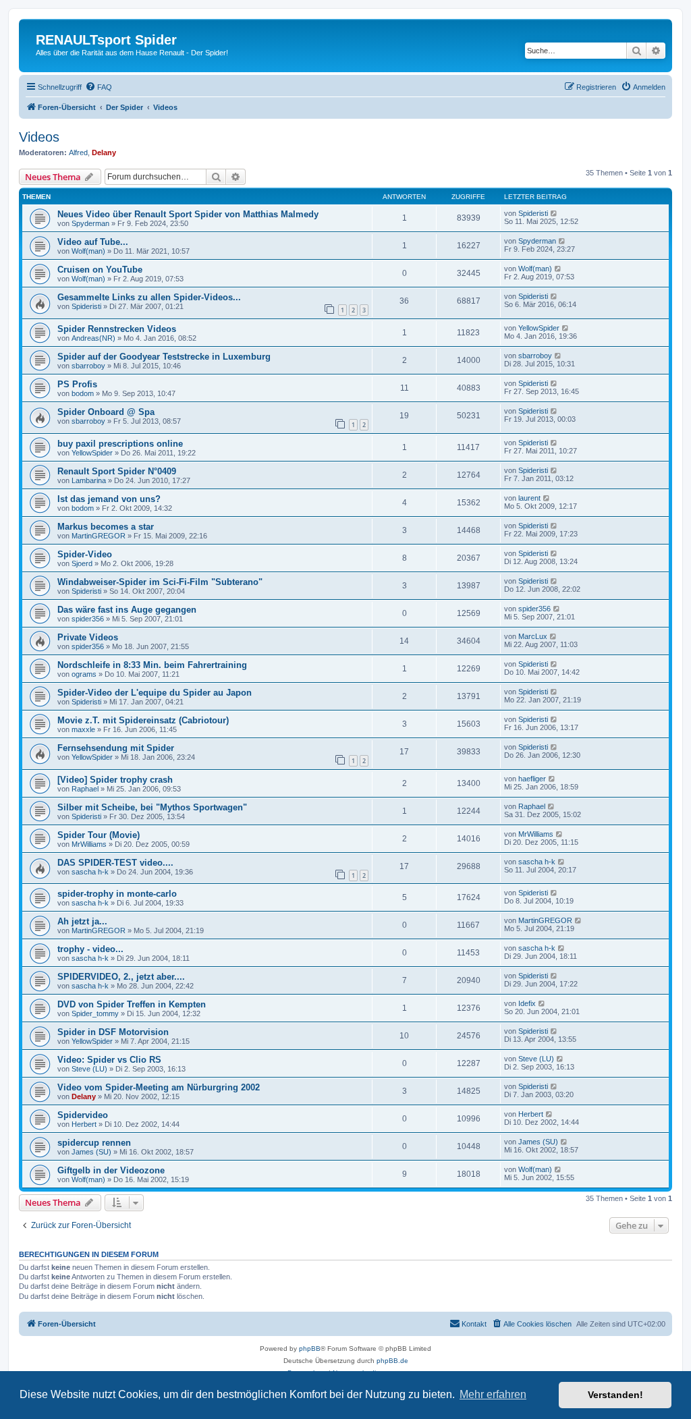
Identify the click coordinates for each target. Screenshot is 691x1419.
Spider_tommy (95, 1013)
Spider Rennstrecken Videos (116, 329)
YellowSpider (538, 328)
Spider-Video (84, 554)
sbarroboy (88, 366)
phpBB (310, 1348)
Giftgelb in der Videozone (111, 1170)
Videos (39, 137)
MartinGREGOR (99, 536)
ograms (84, 674)
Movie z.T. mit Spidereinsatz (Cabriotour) (143, 720)
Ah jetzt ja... (82, 921)
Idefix (527, 1003)
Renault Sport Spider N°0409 (116, 471)
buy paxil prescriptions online (120, 444)
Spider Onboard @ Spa (106, 412)
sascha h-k (90, 872)
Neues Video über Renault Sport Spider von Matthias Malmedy (188, 214)
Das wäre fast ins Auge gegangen (126, 610)
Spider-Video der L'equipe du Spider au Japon (154, 693)
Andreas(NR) (93, 338)
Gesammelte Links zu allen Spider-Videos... (149, 297)
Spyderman (90, 223)
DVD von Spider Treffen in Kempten (131, 1004)
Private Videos (87, 637)
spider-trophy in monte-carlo (117, 894)
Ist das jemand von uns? (109, 499)
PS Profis (77, 384)
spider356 (88, 619)
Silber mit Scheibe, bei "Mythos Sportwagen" (152, 807)
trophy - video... (90, 949)
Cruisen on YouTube (99, 270)
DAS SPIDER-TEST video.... (115, 863)
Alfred (78, 152)
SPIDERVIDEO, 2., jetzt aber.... (121, 977)
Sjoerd (82, 563)
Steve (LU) (89, 1069)
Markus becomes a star (105, 527)
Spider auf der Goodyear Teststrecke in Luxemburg (164, 357)
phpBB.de (392, 1360)
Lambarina (89, 480)
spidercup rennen (94, 1143)
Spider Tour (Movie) (98, 835)
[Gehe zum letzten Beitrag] (554, 213)
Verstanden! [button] (615, 1394)
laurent (529, 498)
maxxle (83, 729)
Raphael (85, 789)
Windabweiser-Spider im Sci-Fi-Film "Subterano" (159, 582)
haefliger (532, 779)
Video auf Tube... (92, 242)
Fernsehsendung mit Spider (115, 748)
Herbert (84, 1124)
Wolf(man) (88, 251)
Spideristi (533, 213)
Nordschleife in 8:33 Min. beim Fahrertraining (152, 665)
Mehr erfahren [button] (493, 1394)
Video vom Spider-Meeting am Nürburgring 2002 (158, 1087)
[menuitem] (98, 87)
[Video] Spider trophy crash (115, 780)
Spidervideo (82, 1115)
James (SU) (91, 1152)
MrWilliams (89, 844)
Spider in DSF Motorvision (113, 1032)
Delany (104, 152)
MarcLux (532, 636)
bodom (83, 393)
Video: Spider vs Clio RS (109, 1060)
